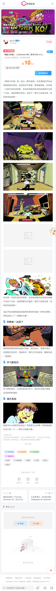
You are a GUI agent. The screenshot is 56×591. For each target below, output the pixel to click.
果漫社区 (22, 581)
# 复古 (45, 460)
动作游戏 (35, 452)
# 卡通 (36, 460)
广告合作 (28, 578)
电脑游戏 (14, 32)
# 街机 (7, 460)
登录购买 (44, 73)
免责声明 (18, 578)
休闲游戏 (23, 32)
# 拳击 (7, 464)
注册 (37, 523)
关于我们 (47, 578)
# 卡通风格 (17, 460)
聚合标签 (37, 578)
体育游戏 (23, 452)
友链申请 (9, 578)
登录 (22, 523)
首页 (6, 32)
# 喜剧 (28, 460)
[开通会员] (51, 570)
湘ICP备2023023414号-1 (41, 581)
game (12, 40)
